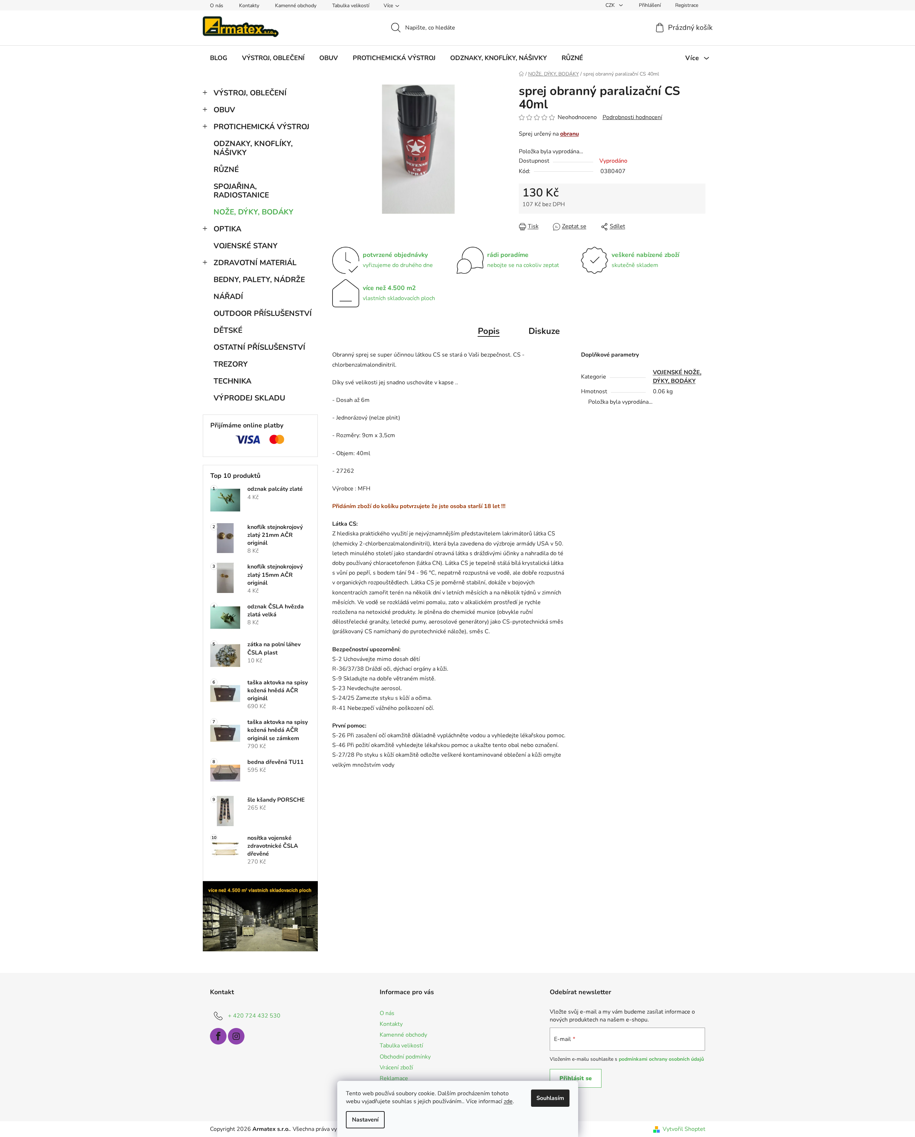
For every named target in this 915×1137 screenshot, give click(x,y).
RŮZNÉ (226, 169)
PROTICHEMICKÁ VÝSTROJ (261, 127)
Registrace (686, 5)
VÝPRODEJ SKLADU (249, 398)
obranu (569, 134)
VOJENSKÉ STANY (246, 246)
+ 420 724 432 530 (254, 1016)
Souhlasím (550, 1098)
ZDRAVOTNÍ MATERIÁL (255, 263)
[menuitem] (218, 58)
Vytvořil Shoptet (684, 1129)
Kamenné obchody (295, 5)
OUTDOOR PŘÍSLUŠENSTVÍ (263, 313)
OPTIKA (227, 229)
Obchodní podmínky (405, 1057)
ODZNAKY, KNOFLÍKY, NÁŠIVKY (253, 148)
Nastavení (365, 1120)
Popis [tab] (489, 331)
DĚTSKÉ (228, 330)
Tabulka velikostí (350, 5)
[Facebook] (218, 1036)
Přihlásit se (575, 1078)
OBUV (224, 110)
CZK (610, 5)
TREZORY (231, 364)
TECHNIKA (232, 381)
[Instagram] (236, 1036)
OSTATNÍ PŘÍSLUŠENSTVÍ (259, 347)
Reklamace (394, 1078)
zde (508, 1101)
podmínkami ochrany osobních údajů (661, 1059)
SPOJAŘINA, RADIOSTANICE (241, 190)
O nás (216, 5)
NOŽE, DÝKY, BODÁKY (253, 212)
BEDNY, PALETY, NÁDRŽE (259, 280)
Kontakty (249, 5)
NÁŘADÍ (228, 296)
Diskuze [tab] (544, 331)
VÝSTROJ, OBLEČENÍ (250, 93)
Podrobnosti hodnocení (632, 117)
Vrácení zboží (396, 1068)
